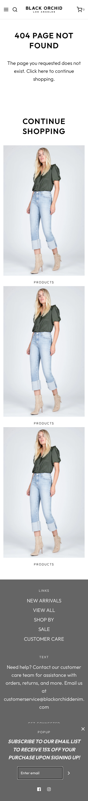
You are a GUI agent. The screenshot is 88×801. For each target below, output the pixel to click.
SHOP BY (44, 619)
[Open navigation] (6, 9)
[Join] (69, 773)
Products (44, 282)
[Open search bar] (16, 9)
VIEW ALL (44, 610)
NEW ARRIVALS (44, 600)
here (43, 71)
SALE (44, 629)
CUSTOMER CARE (44, 639)
